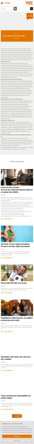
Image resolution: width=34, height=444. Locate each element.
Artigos (15, 33)
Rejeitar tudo (17, 440)
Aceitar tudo (17, 436)
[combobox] (7, 8)
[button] (31, 8)
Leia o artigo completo (6, 218)
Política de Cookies (26, 432)
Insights (18, 33)
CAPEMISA (26, 72)
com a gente (12, 149)
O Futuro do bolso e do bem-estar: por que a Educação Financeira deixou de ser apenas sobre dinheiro (17, 190)
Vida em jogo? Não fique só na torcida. (14, 283)
